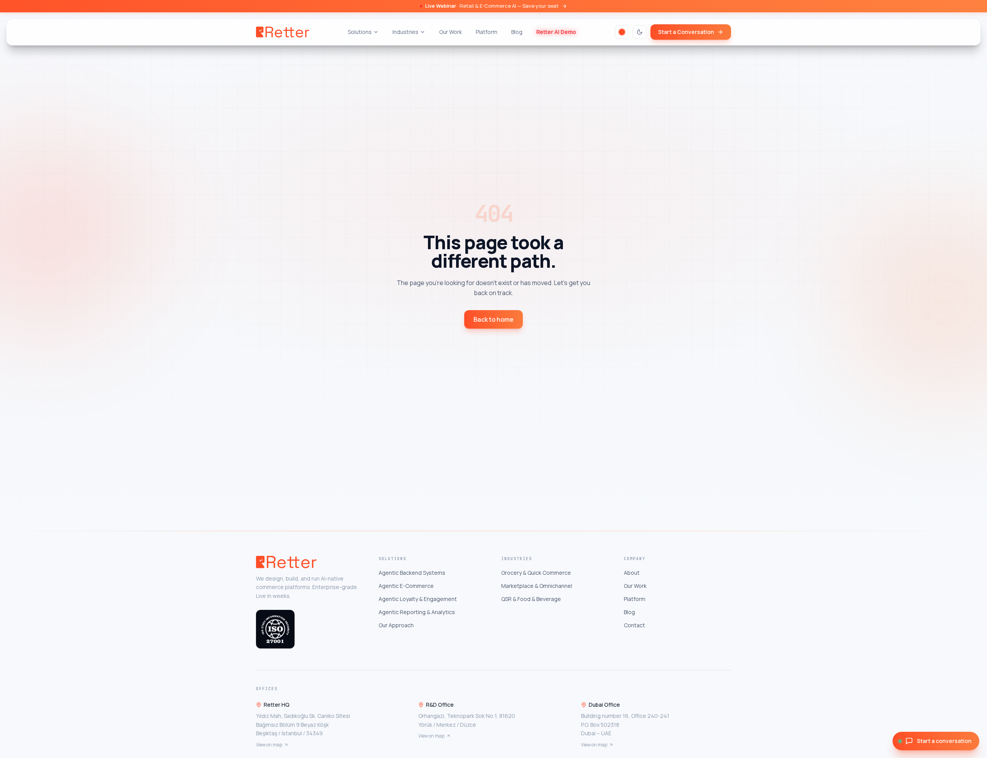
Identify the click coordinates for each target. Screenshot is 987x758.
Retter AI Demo (556, 31)
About (632, 572)
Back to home (493, 319)
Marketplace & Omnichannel (536, 585)
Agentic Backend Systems (412, 572)
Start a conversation (944, 740)
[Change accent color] (622, 32)
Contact (634, 625)
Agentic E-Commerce (406, 585)
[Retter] (282, 32)
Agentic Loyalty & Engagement (418, 599)
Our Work (450, 31)
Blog (516, 31)
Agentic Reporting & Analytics (417, 612)
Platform (486, 31)
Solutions (360, 31)
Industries (405, 31)
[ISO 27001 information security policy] (275, 629)
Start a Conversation (686, 31)
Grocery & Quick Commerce (536, 572)
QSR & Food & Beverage (531, 599)
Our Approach (396, 625)
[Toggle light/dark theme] (640, 32)
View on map (269, 745)
